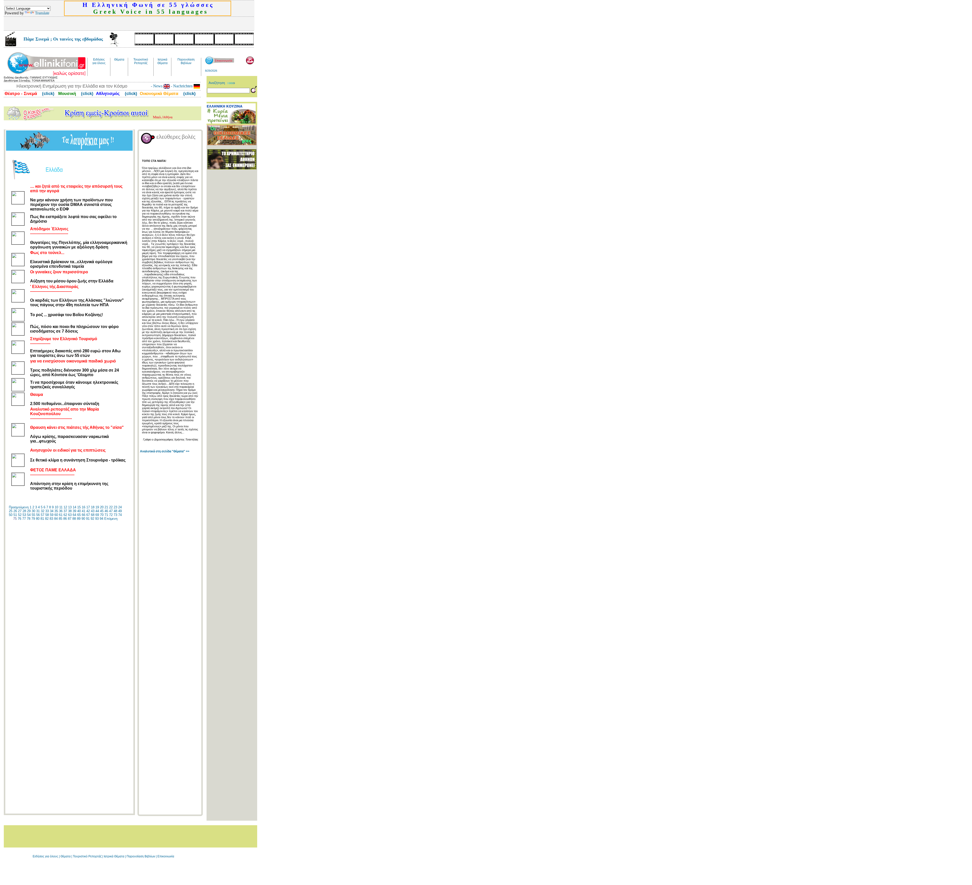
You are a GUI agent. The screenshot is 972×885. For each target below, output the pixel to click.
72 (111, 515)
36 (61, 511)
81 (42, 519)
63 (70, 515)
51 (15, 515)
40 (79, 511)
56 (38, 515)
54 (29, 515)
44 (97, 511)
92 (92, 519)
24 (120, 507)
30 (33, 511)
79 (33, 519)
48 (115, 511)
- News (157, 86)
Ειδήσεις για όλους (45, 856)
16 (83, 507)
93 (97, 519)
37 (65, 511)
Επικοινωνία (165, 856)
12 (65, 507)
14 (74, 507)
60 (56, 515)
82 (47, 519)
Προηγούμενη (19, 507)
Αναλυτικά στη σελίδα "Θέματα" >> (164, 451)
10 (56, 507)
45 (102, 511)
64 (74, 515)
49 (120, 511)
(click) (47, 93)
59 (51, 515)
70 (102, 515)
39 (74, 511)
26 (15, 511)
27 (20, 511)
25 (10, 511)
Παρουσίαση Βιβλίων (141, 856)
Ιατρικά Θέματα (114, 856)
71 (106, 515)
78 (28, 519)
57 (42, 515)
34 (51, 511)
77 (24, 519)
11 (61, 507)
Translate (42, 13)
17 (88, 507)
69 (97, 515)
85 (60, 519)
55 (33, 515)
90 (83, 519)
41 (83, 511)
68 (92, 515)
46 (106, 511)
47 (111, 511)
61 (61, 515)
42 (88, 511)
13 (70, 507)
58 (47, 515)
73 (115, 515)
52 (20, 515)
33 (47, 511)
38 (70, 511)
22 (111, 507)
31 (38, 511)
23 (115, 507)
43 (92, 511)
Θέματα (65, 856)
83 (51, 519)
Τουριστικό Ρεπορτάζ (87, 856)
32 (42, 511)
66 (83, 515)
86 (65, 519)
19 (97, 507)
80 (37, 519)
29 (29, 511)
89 (78, 519)
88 (74, 519)
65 (79, 515)
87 (69, 519)
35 (56, 511)
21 (106, 507)
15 (79, 507)
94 (101, 519)
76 (19, 519)
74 (120, 515)
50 (10, 515)
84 (56, 519)
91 (88, 519)
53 (24, 515)
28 (24, 511)
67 (88, 515)
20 (102, 507)
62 (65, 515)
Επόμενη (110, 519)
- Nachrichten (182, 86)
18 (92, 507)
